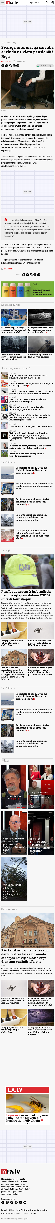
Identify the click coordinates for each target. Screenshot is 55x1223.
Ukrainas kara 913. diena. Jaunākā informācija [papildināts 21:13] (26, 408)
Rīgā (15, 42)
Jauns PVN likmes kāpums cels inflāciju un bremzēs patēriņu (31, 384)
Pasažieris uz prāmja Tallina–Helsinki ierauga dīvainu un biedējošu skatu (32, 470)
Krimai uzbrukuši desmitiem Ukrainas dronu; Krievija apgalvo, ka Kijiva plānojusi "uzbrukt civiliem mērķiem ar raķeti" (29, 436)
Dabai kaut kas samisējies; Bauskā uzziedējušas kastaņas (26, 454)
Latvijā (8, 42)
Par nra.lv (4, 1210)
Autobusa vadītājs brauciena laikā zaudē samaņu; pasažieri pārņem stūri (34, 486)
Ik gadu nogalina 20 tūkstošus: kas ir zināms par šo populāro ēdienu (28, 376)
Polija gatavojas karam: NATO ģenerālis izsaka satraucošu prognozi (32, 502)
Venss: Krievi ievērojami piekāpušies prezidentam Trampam (28, 400)
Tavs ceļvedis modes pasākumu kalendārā (30, 426)
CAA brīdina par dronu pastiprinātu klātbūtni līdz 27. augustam (40, 643)
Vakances (26, 1213)
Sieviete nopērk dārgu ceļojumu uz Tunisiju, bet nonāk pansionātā (13, 330)
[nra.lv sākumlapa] (12, 2)
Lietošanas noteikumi (41, 1210)
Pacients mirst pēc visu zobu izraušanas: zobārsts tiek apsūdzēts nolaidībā (31, 517)
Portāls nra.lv (6, 61)
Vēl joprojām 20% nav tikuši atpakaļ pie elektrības (12, 643)
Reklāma (11, 1210)
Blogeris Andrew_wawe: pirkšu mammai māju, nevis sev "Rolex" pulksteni (30, 446)
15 (28, 505)
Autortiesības (5, 1213)
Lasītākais (8, 462)
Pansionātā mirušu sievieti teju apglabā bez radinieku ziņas (13, 356)
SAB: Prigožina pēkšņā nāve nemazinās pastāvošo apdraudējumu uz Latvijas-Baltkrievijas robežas (29, 417)
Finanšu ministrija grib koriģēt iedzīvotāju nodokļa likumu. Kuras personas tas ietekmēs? (40, 671)
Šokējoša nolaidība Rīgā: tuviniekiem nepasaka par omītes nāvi (40, 330)
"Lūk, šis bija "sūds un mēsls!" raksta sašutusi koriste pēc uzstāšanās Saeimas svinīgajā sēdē (32, 534)
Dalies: (18, 275)
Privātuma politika (27, 1210)
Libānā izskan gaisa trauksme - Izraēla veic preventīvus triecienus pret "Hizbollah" (31, 392)
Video (5, 760)
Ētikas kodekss (16, 1213)
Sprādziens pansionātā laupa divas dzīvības (40, 355)
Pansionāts (7, 268)
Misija (18, 1210)
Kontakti (33, 1213)
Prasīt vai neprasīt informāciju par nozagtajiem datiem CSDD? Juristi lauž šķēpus (26, 595)
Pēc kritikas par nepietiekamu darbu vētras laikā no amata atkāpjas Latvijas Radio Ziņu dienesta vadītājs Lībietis (13, 673)
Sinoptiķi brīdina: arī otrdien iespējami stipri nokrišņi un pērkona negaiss (40, 1031)
